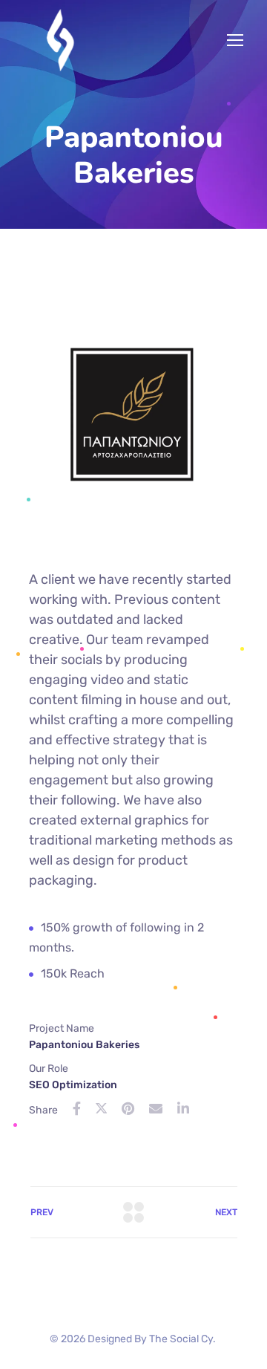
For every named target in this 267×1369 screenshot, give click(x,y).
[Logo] (61, 40)
